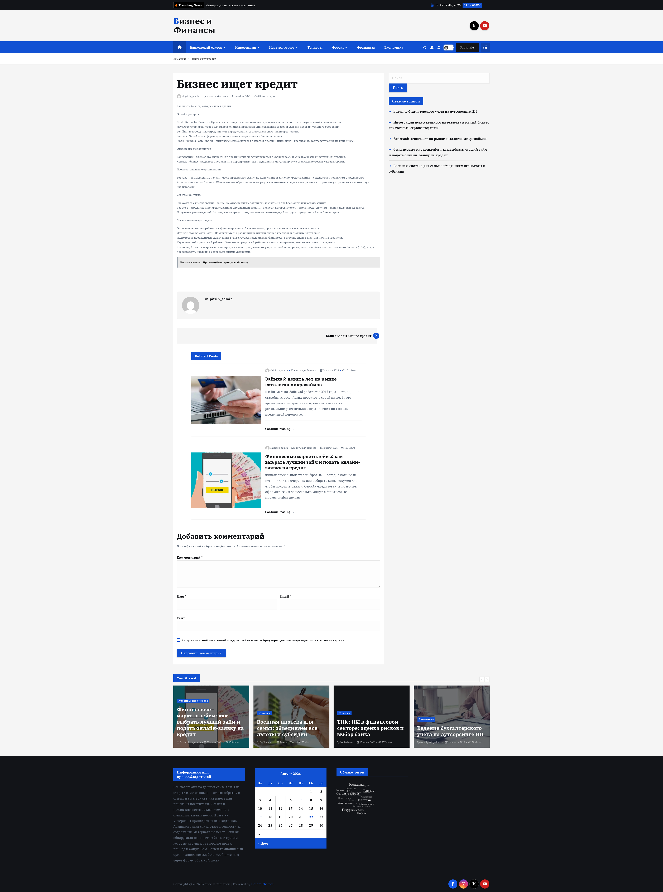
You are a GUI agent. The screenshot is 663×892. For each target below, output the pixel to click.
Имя (181, 596)
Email (285, 596)
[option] (211, 717)
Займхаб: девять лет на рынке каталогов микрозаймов (440, 138)
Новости (264, 713)
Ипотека (184, 713)
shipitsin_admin (190, 96)
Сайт (181, 618)
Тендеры (315, 47)
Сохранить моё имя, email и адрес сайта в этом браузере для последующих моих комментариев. (263, 640)
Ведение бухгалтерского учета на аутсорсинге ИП (435, 111)
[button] (482, 679)
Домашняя (179, 59)
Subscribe (467, 47)
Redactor (188, 742)
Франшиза (366, 47)
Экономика (393, 47)
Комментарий (190, 557)
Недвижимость (282, 47)
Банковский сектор (206, 47)
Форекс (338, 47)
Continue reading (278, 429)
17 (260, 817)
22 (311, 817)
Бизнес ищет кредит (203, 59)
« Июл (263, 843)
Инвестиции (245, 47)
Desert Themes (262, 884)
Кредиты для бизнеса (215, 96)
